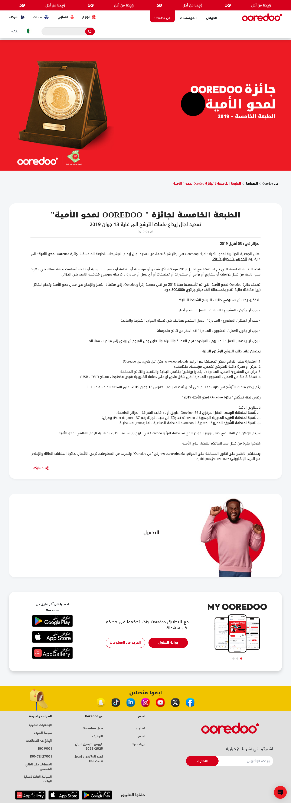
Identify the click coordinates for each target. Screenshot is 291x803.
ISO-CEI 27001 (41, 756)
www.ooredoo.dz (172, 453)
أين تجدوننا (138, 744)
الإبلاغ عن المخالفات (39, 741)
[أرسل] (90, 31)
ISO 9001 (45, 749)
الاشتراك (202, 761)
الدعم (142, 736)
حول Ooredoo (93, 728)
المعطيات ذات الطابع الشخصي (38, 767)
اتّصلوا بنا (140, 728)
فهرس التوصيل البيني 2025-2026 (89, 746)
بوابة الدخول (168, 643)
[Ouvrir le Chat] (280, 792)
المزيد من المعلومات (125, 643)
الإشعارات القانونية (40, 725)
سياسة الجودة (43, 733)
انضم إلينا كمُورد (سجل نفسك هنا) (88, 759)
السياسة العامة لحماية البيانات (38, 779)
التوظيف (97, 736)
